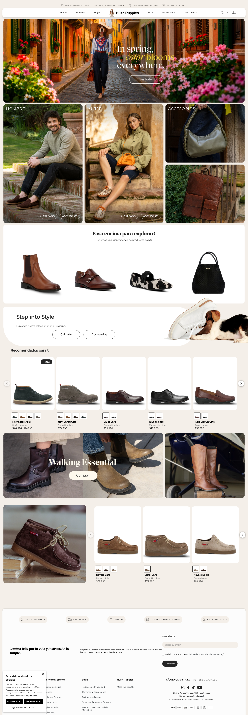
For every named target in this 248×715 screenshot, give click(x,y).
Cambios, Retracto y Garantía (96, 702)
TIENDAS (118, 619)
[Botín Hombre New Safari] (33, 383)
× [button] (43, 674)
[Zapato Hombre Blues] (124, 383)
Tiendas (48, 692)
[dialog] (24, 691)
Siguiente (241, 383)
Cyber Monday (52, 707)
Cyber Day (50, 712)
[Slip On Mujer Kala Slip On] (215, 383)
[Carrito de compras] (241, 12)
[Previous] (3, 61)
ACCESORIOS (70, 216)
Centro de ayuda (53, 687)
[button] (24, 707)
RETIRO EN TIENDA (35, 619)
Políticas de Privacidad (93, 687)
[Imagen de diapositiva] (124, 61)
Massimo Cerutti (125, 687)
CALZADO (49, 216)
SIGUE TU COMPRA (217, 619)
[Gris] (37, 416)
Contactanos (51, 702)
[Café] (22, 416)
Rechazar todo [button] (33, 701)
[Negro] (113, 416)
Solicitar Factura (53, 697)
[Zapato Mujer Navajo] (117, 534)
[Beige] (114, 569)
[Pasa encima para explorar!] (40, 272)
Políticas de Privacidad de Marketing (95, 708)
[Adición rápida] (50, 405)
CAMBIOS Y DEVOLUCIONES (165, 619)
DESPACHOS (79, 619)
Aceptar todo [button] (14, 701)
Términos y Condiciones (94, 692)
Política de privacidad (28, 695)
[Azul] (14, 416)
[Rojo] (105, 416)
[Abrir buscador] (222, 12)
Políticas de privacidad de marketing (204, 654)
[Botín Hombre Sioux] (166, 534)
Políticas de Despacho (93, 697)
